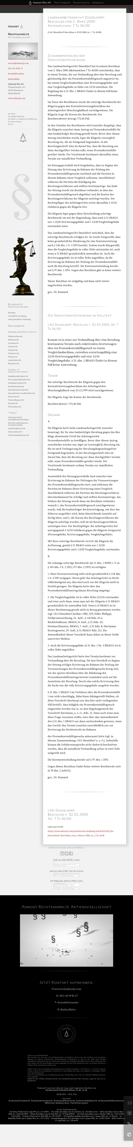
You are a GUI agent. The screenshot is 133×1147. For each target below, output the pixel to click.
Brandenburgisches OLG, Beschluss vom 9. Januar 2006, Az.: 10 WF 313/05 (80, 1118)
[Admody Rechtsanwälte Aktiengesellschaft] (66, 1043)
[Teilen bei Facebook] (71, 854)
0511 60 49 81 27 (15, 68)
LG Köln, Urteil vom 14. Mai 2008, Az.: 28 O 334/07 (41, 1116)
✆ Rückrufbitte (66, 1009)
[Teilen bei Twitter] (67, 854)
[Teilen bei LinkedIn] (62, 854)
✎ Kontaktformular (66, 1002)
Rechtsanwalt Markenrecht (64, 1101)
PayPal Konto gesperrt (79, 1103)
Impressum (98, 2)
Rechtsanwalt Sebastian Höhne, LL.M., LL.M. (66, 1090)
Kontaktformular (16, 73)
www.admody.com (16, 98)
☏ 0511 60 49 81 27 (66, 996)
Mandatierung (81, 2)
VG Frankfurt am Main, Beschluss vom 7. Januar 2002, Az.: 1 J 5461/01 (90, 1116)
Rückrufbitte (14, 79)
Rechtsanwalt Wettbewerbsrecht (111, 1101)
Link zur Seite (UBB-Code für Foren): (66, 871)
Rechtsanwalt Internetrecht (41, 1101)
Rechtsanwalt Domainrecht (19, 1101)
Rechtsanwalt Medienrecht (86, 1101)
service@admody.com (18, 63)
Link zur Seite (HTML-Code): (66, 860)
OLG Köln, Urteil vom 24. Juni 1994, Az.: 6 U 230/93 (29, 1112)
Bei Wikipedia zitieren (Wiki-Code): (66, 881)
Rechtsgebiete (62, 2)
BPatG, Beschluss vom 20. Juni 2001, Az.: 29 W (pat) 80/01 (53, 1114)
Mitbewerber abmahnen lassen (57, 1103)
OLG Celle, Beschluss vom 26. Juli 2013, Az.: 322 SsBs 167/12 (74, 1112)
